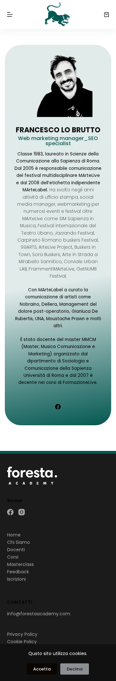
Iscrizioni (16, 579)
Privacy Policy (22, 634)
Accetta (42, 669)
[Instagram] (21, 512)
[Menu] (10, 14)
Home (14, 535)
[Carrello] (106, 14)
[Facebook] (58, 406)
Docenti (16, 549)
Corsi (12, 557)
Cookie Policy (22, 641)
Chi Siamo (18, 542)
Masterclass (20, 564)
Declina (74, 669)
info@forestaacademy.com (38, 613)
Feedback (18, 572)
